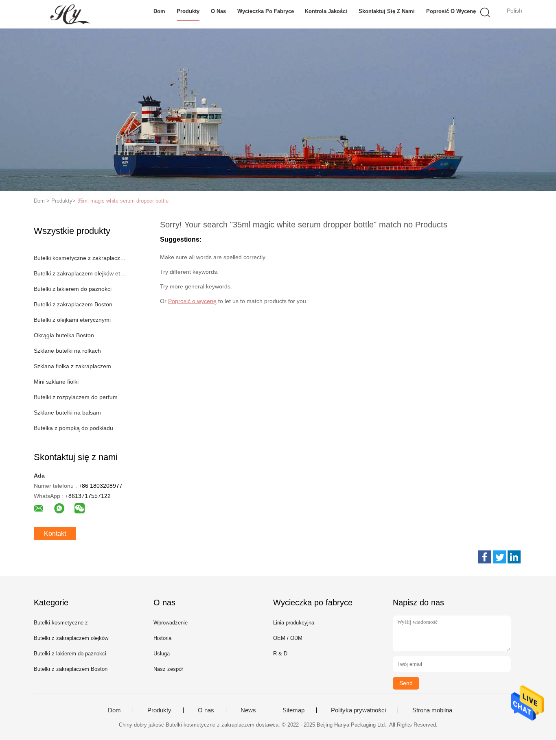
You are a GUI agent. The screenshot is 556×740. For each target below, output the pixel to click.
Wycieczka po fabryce (265, 11)
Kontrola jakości (326, 11)
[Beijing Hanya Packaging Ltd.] (73, 14)
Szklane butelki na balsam (67, 412)
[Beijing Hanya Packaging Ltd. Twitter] (499, 556)
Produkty (188, 11)
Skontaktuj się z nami (387, 11)
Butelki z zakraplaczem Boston (73, 304)
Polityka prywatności (358, 710)
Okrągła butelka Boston (64, 335)
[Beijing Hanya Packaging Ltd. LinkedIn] (514, 556)
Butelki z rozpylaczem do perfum (76, 397)
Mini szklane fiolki (56, 381)
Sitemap (293, 710)
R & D (280, 654)
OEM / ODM (287, 638)
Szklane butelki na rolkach (67, 350)
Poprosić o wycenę (451, 11)
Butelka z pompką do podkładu (73, 428)
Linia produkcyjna (293, 623)
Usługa (161, 654)
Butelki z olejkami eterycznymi (72, 320)
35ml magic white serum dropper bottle (123, 201)
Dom (159, 11)
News (248, 710)
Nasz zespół (168, 669)
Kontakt (55, 533)
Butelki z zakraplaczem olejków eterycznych (80, 273)
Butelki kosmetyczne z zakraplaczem (80, 258)
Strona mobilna (432, 710)
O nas (218, 11)
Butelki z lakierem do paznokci (73, 289)
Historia (162, 638)
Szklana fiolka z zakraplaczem (72, 366)
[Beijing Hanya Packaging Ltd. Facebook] (484, 556)
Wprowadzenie (170, 623)
